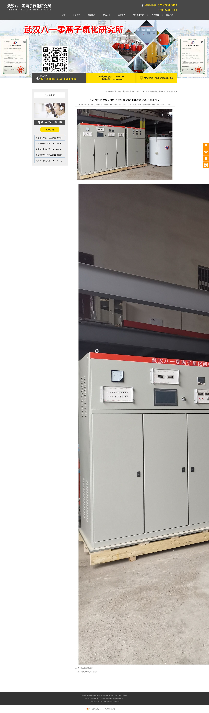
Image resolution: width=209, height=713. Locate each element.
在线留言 (155, 15)
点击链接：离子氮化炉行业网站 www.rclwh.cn (105, 701)
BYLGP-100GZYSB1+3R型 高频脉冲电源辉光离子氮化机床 (155, 91)
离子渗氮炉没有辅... (44, 155)
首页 (63, 15)
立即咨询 (50, 130)
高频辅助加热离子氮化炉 (89, 672)
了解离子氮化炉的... (44, 144)
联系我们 (169, 15)
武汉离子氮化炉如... (44, 161)
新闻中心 (91, 15)
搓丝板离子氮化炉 (87, 668)
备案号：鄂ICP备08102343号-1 (118, 695)
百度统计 (87, 698)
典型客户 (121, 15)
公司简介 (76, 15)
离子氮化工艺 (138, 15)
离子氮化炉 (49, 95)
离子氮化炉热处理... (44, 149)
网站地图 (94, 698)
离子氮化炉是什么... (44, 138)
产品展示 (106, 15)
